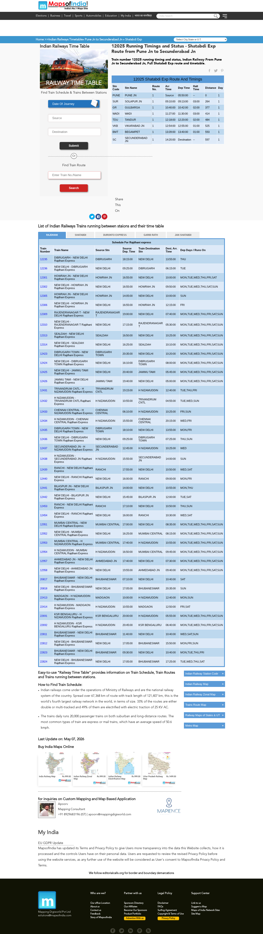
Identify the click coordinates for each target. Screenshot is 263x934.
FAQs (160, 906)
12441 (43, 487)
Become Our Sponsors (135, 910)
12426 (43, 381)
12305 (43, 295)
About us (95, 906)
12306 (43, 304)
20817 (43, 579)
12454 (43, 515)
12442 (43, 496)
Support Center (200, 893)
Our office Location (100, 903)
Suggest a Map (199, 906)
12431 (43, 390)
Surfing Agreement (167, 910)
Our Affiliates (130, 906)
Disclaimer (163, 903)
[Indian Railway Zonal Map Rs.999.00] (90, 773)
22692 (43, 624)
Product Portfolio (132, 914)
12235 (43, 259)
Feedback (95, 914)
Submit (74, 145)
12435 (43, 429)
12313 (43, 335)
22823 (43, 652)
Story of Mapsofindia (101, 917)
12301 (43, 277)
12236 (43, 268)
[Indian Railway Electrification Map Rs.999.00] (125, 773)
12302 (43, 286)
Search (74, 188)
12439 (43, 469)
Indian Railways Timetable (65, 39)
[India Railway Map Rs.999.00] (55, 773)
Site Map (195, 914)
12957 (43, 560)
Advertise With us (135, 918)
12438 (43, 458)
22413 (43, 597)
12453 (43, 506)
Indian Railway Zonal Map (200, 694)
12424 (43, 362)
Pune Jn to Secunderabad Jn (103, 39)
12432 (43, 400)
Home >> (42, 39)
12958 (43, 570)
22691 (43, 615)
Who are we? (98, 893)
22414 (43, 606)
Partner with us (133, 893)
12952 (43, 533)
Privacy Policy (168, 918)
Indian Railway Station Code (201, 673)
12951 (43, 524)
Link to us (196, 903)
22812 (43, 643)
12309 (43, 314)
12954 (43, 551)
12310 (43, 324)
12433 (43, 411)
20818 (43, 588)
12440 (43, 478)
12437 (43, 448)
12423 (43, 353)
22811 (43, 634)
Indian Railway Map (196, 683)
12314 (43, 344)
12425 (43, 371)
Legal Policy (165, 893)
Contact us (95, 910)
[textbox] (74, 118)
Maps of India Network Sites (205, 910)
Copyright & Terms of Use (171, 914)
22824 (43, 661)
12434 (43, 420)
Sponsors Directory (133, 903)
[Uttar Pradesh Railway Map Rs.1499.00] (159, 773)
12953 (43, 542)
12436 (43, 439)
